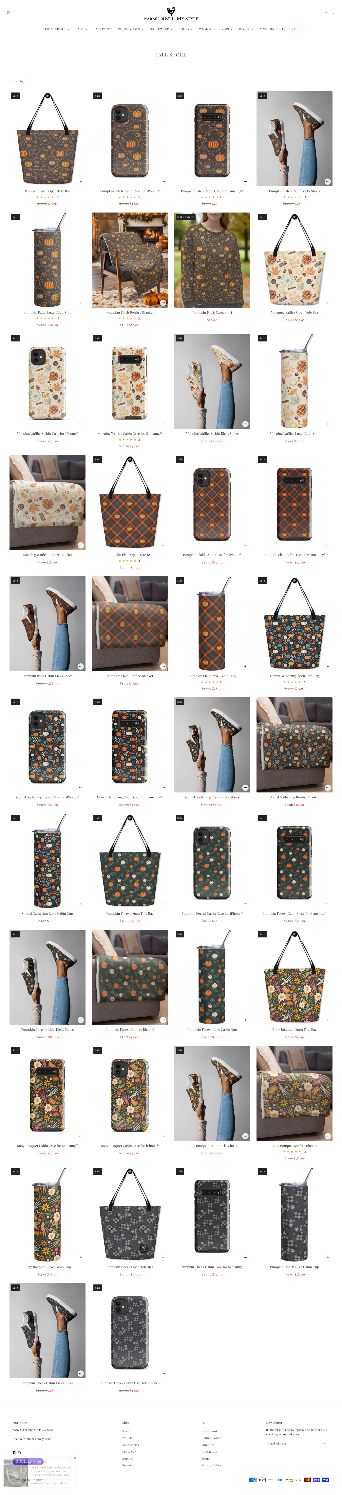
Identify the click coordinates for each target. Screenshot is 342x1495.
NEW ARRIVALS (54, 29)
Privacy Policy (211, 1465)
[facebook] (14, 1452)
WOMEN (205, 29)
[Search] (8, 13)
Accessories (130, 1445)
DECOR (244, 29)
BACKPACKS (103, 29)
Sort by (18, 81)
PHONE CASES (129, 29)
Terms (205, 1458)
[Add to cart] (81, 181)
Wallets (127, 1438)
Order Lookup (211, 1431)
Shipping (207, 1445)
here (48, 1439)
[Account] (326, 13)
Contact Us (209, 1451)
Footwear (129, 1451)
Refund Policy (211, 1438)
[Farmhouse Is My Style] (171, 13)
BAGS (80, 29)
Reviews (128, 1465)
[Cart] (333, 13)
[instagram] (19, 1452)
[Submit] (324, 1443)
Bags (125, 1431)
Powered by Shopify (28, 1480)
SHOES (184, 29)
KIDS (225, 29)
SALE (295, 29)
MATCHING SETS (272, 29)
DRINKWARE (159, 29)
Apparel (127, 1458)
